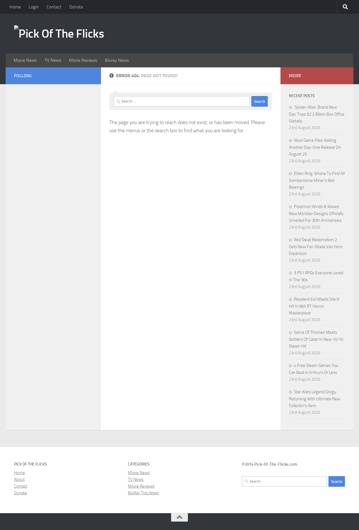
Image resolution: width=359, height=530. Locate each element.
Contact (54, 7)
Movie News (25, 60)
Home (15, 7)
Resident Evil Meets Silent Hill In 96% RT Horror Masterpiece (314, 306)
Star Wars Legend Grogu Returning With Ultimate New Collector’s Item (314, 398)
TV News (53, 60)
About (19, 479)
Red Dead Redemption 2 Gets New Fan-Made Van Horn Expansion (315, 246)
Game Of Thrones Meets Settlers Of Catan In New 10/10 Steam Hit (316, 339)
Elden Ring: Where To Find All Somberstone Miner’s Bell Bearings (317, 180)
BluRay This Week (143, 492)
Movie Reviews (83, 60)
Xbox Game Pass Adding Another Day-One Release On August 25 (315, 147)
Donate (76, 7)
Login (34, 7)
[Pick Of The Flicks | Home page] (59, 33)
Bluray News (117, 60)
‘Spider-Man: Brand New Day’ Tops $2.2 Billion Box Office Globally (316, 114)
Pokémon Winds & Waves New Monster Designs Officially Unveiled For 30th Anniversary (316, 213)
